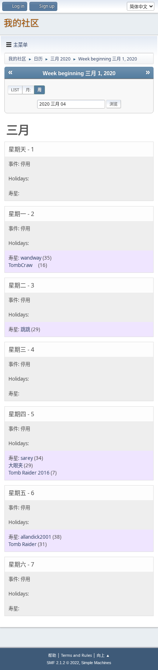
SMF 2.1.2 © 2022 (63, 662)
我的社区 (21, 23)
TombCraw (22, 265)
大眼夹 (15, 465)
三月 (18, 130)
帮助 (52, 655)
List (15, 89)
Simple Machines (96, 662)
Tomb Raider (22, 544)
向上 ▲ (103, 655)
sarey (27, 458)
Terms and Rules (76, 655)
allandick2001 (36, 537)
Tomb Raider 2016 (29, 472)
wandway (31, 258)
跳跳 (25, 329)
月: (28, 89)
